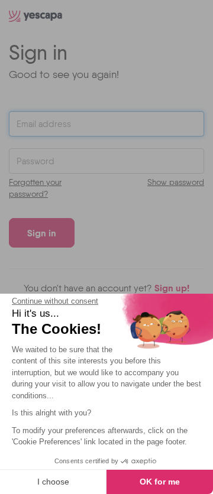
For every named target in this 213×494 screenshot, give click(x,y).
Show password (175, 182)
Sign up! (171, 288)
